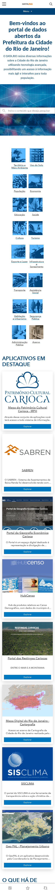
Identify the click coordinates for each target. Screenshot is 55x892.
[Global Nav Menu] (4, 4)
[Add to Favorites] (27, 888)
